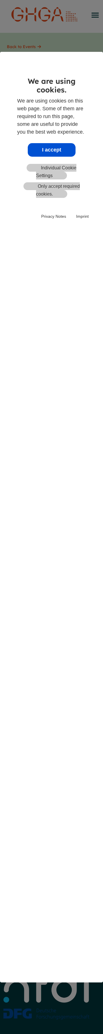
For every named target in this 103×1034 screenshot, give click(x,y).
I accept (51, 150)
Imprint (82, 216)
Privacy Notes (53, 216)
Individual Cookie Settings (56, 171)
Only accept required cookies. (58, 190)
